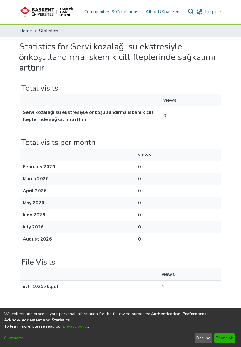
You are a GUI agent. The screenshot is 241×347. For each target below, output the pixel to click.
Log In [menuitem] (211, 12)
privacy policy (75, 326)
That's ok (224, 338)
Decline (203, 338)
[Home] (48, 12)
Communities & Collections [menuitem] (111, 12)
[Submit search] (191, 11)
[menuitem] (161, 12)
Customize (13, 338)
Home (25, 31)
